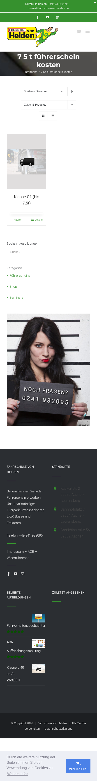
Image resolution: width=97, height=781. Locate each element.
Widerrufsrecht (18, 558)
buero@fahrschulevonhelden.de (48, 8)
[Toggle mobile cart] (78, 31)
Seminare (16, 298)
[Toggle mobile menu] (87, 31)
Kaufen (18, 219)
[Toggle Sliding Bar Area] (93, 4)
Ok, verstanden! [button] (78, 765)
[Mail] (22, 574)
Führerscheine (19, 276)
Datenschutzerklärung (58, 728)
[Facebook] (8, 574)
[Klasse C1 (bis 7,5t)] (26, 161)
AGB (31, 552)
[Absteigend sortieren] (71, 91)
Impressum (15, 552)
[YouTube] (15, 574)
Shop (13, 287)
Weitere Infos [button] (17, 774)
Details (39, 219)
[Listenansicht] (52, 115)
